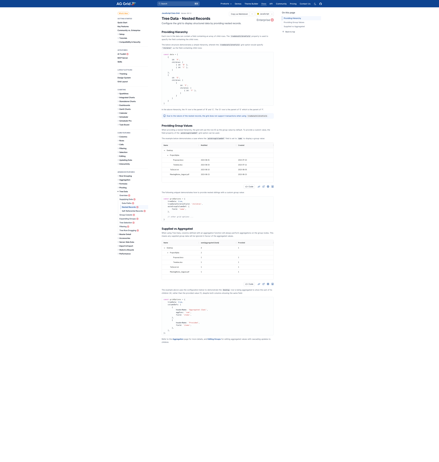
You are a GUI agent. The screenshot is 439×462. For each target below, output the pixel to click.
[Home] (126, 3)
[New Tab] (263, 186)
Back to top (290, 32)
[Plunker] (272, 186)
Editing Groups (214, 339)
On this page (288, 12)
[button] (178, 3)
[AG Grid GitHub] (321, 3)
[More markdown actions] (252, 14)
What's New (123, 13)
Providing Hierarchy (292, 18)
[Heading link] (190, 32)
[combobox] (264, 14)
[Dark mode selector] (315, 3)
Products (225, 4)
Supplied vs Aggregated (294, 26)
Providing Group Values (294, 22)
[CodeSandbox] (268, 186)
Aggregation (178, 339)
